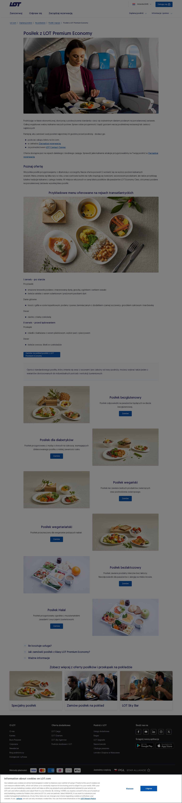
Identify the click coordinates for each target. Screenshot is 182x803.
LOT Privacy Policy (88, 799)
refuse (19, 799)
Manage (129, 788)
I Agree (149, 788)
